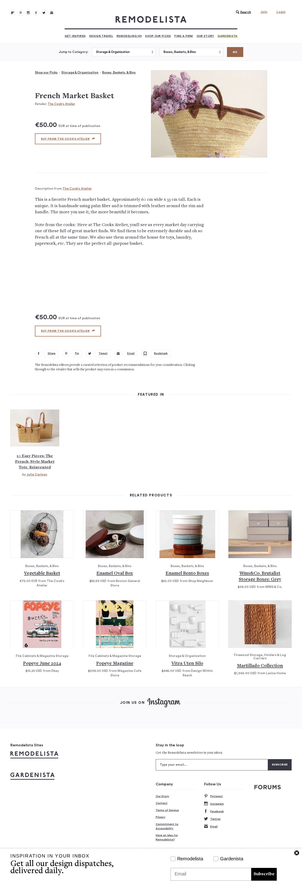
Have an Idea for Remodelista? (167, 837)
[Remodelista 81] (28, 12)
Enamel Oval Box (114, 573)
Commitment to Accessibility (167, 826)
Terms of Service (167, 810)
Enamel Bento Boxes (187, 573)
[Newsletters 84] (51, 12)
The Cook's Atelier (61, 103)
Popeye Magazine (114, 663)
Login (281, 12)
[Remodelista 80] (20, 12)
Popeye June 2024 (42, 663)
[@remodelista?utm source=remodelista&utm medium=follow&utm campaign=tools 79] (12, 12)
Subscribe (264, 874)
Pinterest (216, 796)
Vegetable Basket (42, 573)
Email (214, 826)
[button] (242, 12)
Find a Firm (183, 36)
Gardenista (227, 36)
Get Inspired (75, 36)
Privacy (160, 817)
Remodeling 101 (129, 36)
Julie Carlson (36, 474)
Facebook (217, 811)
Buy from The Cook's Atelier (65, 139)
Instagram (217, 803)
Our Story (205, 36)
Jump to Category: (73, 52)
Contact (162, 803)
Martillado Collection (260, 666)
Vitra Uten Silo (187, 663)
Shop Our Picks (158, 36)
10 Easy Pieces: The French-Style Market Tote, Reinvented (35, 462)
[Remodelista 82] (36, 12)
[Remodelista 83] (44, 12)
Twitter (215, 819)
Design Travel (101, 36)
